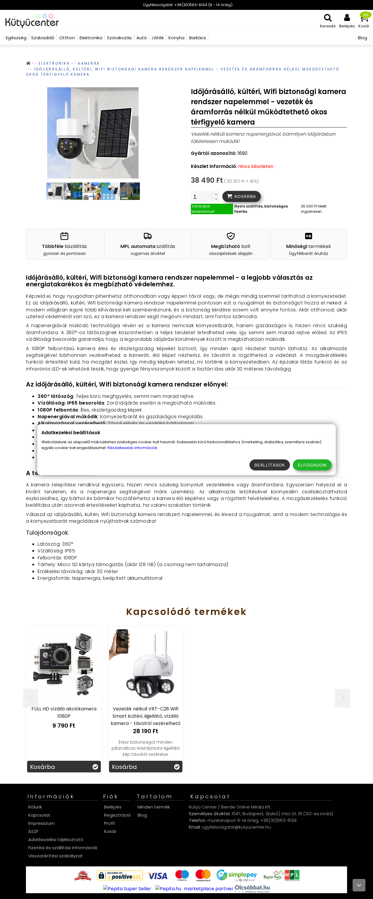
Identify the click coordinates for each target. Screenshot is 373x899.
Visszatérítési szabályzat (55, 856)
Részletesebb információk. (133, 447)
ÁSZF (33, 831)
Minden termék (154, 807)
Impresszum (41, 823)
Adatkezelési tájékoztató (55, 839)
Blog (142, 815)
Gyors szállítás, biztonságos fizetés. (261, 209)
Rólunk (35, 807)
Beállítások (269, 464)
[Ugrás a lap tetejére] (359, 885)
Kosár (110, 831)
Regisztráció (117, 815)
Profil (109, 823)
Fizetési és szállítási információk (62, 848)
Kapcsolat (39, 815)
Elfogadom (312, 464)
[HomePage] (30, 20)
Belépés (113, 807)
